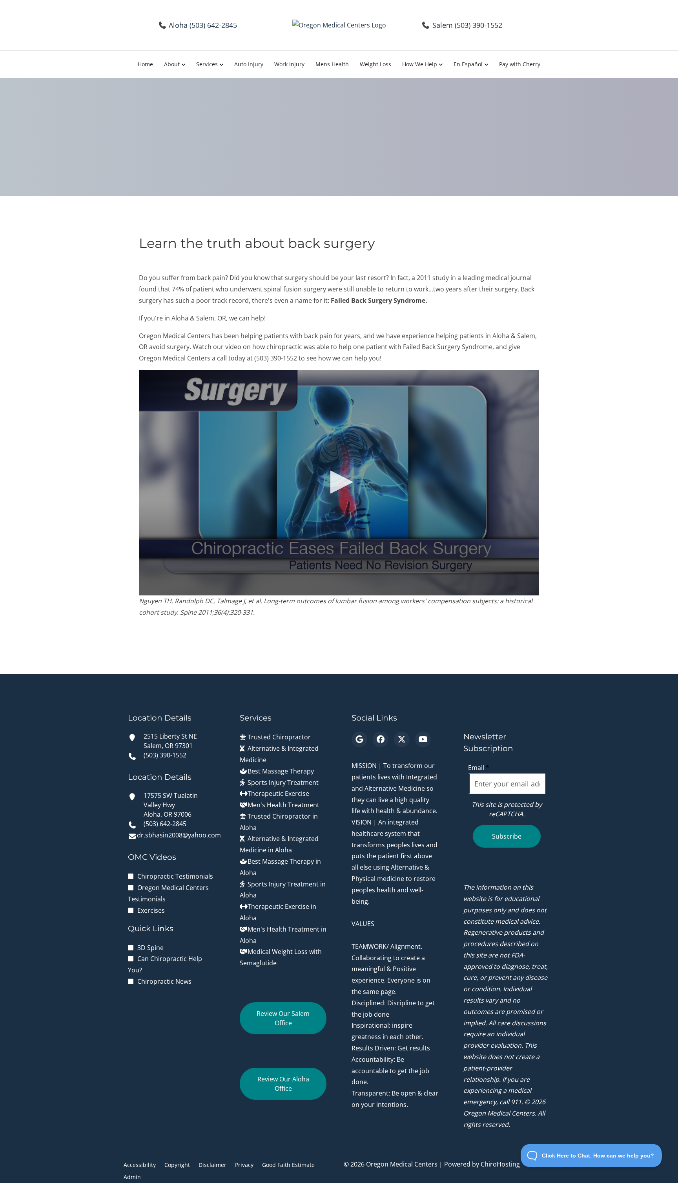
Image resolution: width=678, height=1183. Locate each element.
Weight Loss (375, 64)
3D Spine (150, 947)
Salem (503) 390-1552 (467, 25)
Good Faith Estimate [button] (288, 1164)
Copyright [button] (177, 1164)
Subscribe (506, 836)
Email (478, 767)
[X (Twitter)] (402, 739)
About (172, 64)
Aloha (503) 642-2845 (203, 25)
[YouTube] (423, 739)
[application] (339, 482)
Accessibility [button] (140, 1164)
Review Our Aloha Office (283, 1084)
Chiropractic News (164, 981)
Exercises (151, 910)
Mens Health (332, 64)
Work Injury (289, 64)
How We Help (419, 64)
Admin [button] (132, 1177)
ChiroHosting (500, 1164)
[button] (339, 482)
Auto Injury (248, 64)
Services (207, 64)
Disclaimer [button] (212, 1164)
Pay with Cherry (519, 64)
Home (145, 64)
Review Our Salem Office (283, 1018)
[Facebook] (380, 739)
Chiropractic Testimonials (175, 876)
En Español (468, 64)
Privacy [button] (244, 1164)
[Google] (359, 739)
